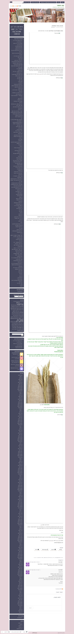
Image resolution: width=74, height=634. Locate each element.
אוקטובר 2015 (20, 538)
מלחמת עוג (20, 82)
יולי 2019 (20, 475)
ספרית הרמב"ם (13, 321)
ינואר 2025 (20, 383)
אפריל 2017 (20, 513)
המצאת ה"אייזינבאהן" (18, 250)
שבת (22, 327)
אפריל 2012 (20, 595)
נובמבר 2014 (20, 554)
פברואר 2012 (20, 598)
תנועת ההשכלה (20, 330)
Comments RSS (59, 588)
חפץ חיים (16, 314)
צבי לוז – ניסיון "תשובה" (18, 218)
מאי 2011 (20, 609)
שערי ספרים (16, 327)
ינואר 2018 (20, 500)
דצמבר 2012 (20, 585)
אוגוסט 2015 (20, 541)
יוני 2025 (21, 376)
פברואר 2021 (20, 448)
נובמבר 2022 (20, 420)
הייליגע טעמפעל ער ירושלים (17, 123)
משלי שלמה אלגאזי (19, 126)
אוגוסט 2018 (20, 490)
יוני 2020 (21, 459)
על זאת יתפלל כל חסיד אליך (17, 106)
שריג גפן (21, 219)
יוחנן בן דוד (20, 209)
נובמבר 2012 (20, 586)
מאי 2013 (20, 579)
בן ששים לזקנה (19, 192)
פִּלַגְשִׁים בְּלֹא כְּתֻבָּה (19, 194)
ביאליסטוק (21, 303)
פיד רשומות (20, 625)
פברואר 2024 (20, 399)
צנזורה (15, 324)
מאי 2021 (20, 444)
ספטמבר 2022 (19, 423)
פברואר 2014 (20, 567)
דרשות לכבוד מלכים (19, 47)
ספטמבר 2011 (19, 603)
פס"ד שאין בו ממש (19, 198)
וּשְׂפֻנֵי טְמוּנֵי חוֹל (19, 78)
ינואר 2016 (20, 534)
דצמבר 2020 (20, 451)
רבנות (22, 326)
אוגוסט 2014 (20, 558)
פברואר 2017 (20, 516)
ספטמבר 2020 (19, 455)
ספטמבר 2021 (19, 440)
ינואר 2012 (20, 599)
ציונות (20, 324)
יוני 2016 (21, 527)
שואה (20, 327)
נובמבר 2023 (20, 403)
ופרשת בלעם (20, 98)
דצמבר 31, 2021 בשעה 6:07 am (32, 569)
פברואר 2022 (20, 433)
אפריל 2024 (20, 396)
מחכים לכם (51, 540)
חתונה (22, 315)
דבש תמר (20, 273)
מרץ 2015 (20, 548)
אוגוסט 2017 (20, 507)
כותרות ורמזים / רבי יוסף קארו (17, 92)
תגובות (11, 6)
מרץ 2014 (20, 565)
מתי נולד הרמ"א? (35, 2)
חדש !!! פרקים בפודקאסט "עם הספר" (47, 2)
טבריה (19, 315)
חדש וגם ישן (20, 108)
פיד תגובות (20, 627)
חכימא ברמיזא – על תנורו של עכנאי (16, 178)
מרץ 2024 (20, 397)
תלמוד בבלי (19, 329)
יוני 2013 (21, 578)
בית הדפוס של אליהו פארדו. (17, 161)
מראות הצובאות (19, 232)
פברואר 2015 (20, 550)
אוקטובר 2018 (20, 488)
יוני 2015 (21, 544)
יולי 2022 (20, 426)
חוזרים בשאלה (20, 99)
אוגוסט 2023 (20, 407)
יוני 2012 (21, 592)
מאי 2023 (20, 411)
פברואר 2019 (20, 482)
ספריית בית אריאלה (15, 318)
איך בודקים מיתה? (19, 208)
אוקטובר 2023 (20, 404)
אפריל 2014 (20, 564)
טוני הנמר (20, 154)
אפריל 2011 (20, 610)
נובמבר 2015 (20, 537)
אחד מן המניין (20, 70)
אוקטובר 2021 (20, 438)
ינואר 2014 (20, 568)
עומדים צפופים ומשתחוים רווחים (17, 280)
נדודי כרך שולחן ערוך (18, 191)
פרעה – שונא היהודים (18, 130)
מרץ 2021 (20, 447)
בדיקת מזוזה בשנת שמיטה (17, 260)
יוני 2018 (21, 493)
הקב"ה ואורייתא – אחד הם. (17, 236)
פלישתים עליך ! (19, 277)
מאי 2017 (20, 512)
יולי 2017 (20, 509)
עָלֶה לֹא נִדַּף (20, 214)
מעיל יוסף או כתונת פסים (18, 135)
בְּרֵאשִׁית (21, 146)
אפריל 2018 (20, 496)
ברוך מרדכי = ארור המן (18, 60)
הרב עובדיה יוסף (20, 311)
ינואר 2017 (20, 517)
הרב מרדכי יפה (13, 309)
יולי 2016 (20, 526)
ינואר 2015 (20, 551)
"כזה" (21, 118)
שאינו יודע (20, 228)
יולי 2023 (20, 409)
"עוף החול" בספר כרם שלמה (17, 63)
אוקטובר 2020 (20, 454)
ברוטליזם (20, 102)
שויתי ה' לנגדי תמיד (19, 252)
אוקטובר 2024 (20, 387)
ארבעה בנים (17, 301)
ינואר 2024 (20, 400)
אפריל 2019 (20, 479)
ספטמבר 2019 (19, 472)
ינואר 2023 (20, 417)
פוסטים (15, 6)
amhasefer (53, 27)
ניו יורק (18, 316)
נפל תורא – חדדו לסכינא (18, 216)
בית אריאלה (50, 557)
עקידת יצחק (18, 323)
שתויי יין (21, 284)
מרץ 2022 (20, 431)
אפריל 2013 (20, 581)
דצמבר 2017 (20, 502)
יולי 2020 (20, 458)
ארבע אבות (20, 201)
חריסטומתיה (20, 140)
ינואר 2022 (20, 434)
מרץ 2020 (20, 464)
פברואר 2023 (20, 416)
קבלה (13, 324)
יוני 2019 (21, 476)
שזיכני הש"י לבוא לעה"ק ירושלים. (16, 85)
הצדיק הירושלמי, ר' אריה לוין (17, 71)
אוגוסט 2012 (20, 589)
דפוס (16, 305)
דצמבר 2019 (20, 468)
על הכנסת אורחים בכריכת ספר (17, 53)
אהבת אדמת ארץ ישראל (18, 147)
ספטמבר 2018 (19, 489)
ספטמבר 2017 (19, 506)
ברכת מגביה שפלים (19, 226)
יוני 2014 (21, 561)
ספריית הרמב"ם (26, 2)
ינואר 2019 (20, 483)
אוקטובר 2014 (20, 555)
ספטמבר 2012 (19, 588)
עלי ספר (22, 323)
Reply (29, 569)
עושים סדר (20, 51)
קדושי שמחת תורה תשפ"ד (18, 136)
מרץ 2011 (20, 612)
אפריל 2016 (20, 530)
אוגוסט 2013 (20, 575)
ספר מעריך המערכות (18, 225)
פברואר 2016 (20, 533)
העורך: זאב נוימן (19, 125)
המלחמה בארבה (19, 129)
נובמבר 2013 (20, 571)
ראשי (63, 2)
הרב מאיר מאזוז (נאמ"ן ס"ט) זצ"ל (16, 50)
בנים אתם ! (20, 281)
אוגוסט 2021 (20, 441)
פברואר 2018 (20, 499)
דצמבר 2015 (20, 536)
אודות (58, 2)
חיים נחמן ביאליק (17, 312)
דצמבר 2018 (20, 485)
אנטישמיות (21, 301)
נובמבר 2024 (20, 386)
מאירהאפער (46, 557)
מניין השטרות (20, 170)
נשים (16, 316)
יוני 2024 (21, 393)
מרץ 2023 (20, 414)
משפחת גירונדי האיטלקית (18, 101)
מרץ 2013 (20, 582)
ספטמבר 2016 (19, 523)
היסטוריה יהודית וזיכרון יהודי (17, 160)
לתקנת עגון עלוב (19, 195)
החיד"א (19, 306)
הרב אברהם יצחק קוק (16, 308)
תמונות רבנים (14, 329)
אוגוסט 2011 (20, 605)
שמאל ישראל (20, 133)
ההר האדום (20, 215)
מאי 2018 (20, 495)
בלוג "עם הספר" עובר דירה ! (17, 40)
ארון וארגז (20, 276)
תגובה (30, 607)
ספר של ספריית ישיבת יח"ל (17, 267)
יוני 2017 (21, 510)
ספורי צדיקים (13, 316)
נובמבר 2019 (20, 469)
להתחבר (21, 624)
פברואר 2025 (20, 382)
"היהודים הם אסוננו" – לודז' (17, 242)
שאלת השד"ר (20, 81)
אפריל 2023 (20, 413)
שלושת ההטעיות (19, 238)
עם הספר (60, 5)
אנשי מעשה (20, 58)
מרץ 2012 (20, 596)
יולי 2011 (20, 606)
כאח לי (21, 222)
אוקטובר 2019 (20, 471)
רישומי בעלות (16, 326)
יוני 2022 (21, 427)
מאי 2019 (20, 478)
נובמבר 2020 (20, 452)
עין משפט (20, 197)
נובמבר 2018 (20, 486)
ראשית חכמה (20, 156)
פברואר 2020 (20, 465)
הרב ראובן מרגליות (19, 204)
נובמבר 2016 (20, 520)
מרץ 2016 (20, 531)
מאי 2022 (20, 428)
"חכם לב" (20, 54)
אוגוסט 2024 (20, 390)
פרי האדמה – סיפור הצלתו (17, 132)
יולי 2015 (20, 543)
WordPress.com (19, 628)
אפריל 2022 (20, 430)
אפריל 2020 (20, 462)
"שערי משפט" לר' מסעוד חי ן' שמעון (16, 235)
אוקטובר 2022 (20, 421)
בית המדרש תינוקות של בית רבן (17, 263)
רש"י (13, 326)
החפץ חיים (16, 306)
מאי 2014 (20, 562)
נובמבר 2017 (20, 503)
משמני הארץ (20, 139)
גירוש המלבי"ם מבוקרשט (18, 202)
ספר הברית (20, 149)
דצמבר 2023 (20, 402)
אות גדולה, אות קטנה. (18, 115)
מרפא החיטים (39, 74)
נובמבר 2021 (20, 437)
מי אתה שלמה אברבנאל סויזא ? (17, 61)
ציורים (18, 324)
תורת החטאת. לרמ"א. (18, 116)
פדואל (15, 323)
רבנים (20, 326)
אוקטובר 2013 (20, 572)
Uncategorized (57, 557)
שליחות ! (21, 212)
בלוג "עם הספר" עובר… (15, 362)
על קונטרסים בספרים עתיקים (17, 122)
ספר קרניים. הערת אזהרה (18, 171)
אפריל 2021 (20, 445)
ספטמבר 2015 (19, 540)
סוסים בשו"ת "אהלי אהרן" (18, 64)
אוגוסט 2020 (20, 457)
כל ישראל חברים (19, 342)
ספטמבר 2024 (19, 389)
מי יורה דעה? (20, 109)
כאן (40, 404)
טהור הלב (20, 240)
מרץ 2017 (20, 514)
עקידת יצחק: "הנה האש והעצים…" (16, 74)
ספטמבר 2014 (19, 557)
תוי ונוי (21, 233)
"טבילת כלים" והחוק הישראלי (17, 113)
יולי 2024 (20, 392)
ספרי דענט (20, 80)
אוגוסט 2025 (20, 375)
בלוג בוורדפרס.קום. (61, 632)
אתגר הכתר (58, 540)
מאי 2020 (20, 461)
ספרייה (22, 318)
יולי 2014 (20, 560)
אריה (14, 301)
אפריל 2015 (20, 547)
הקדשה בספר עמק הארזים (18, 166)
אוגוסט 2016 (20, 524)
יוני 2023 (21, 410)
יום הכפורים (16, 315)
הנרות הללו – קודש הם (18, 243)
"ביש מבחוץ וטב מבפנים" (18, 84)
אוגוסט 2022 (20, 424)
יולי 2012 (20, 591)
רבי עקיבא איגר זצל (19, 94)
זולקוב (48, 220)
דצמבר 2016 (20, 519)
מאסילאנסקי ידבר (19, 68)
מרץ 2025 (20, 380)
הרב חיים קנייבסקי (20, 309)
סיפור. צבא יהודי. (19, 283)
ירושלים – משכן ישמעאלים (18, 253)
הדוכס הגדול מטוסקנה (18, 269)
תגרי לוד (21, 274)
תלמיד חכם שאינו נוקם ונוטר (17, 153)
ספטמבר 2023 (19, 406)
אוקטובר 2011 (20, 602)
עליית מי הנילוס (19, 190)
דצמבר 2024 (20, 385)
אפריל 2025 (20, 379)
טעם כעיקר (20, 211)
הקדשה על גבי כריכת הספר (17, 43)
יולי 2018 (20, 492)
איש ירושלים (20, 221)
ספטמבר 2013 (19, 574)
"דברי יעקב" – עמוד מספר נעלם (17, 249)
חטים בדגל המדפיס (19, 239)
